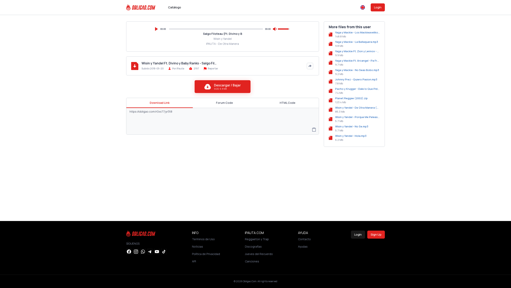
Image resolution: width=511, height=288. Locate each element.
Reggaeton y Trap (257, 239)
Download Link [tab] (159, 103)
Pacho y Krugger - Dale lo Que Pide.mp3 (357, 89)
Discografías (253, 246)
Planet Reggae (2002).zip (351, 98)
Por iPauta (178, 68)
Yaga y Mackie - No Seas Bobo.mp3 (357, 70)
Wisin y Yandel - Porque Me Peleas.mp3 (357, 117)
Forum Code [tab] (224, 103)
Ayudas (303, 246)
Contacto (304, 239)
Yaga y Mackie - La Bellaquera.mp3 (356, 42)
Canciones (252, 261)
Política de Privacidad (206, 254)
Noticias (197, 246)
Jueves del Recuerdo (259, 254)
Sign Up (376, 234)
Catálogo (174, 7)
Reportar (212, 68)
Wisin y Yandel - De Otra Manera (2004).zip (357, 107)
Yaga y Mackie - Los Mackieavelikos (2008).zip (357, 32)
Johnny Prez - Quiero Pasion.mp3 (356, 79)
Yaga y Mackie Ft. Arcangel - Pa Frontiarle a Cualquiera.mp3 (357, 60)
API (194, 261)
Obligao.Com (249, 281)
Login (377, 7)
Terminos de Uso (203, 239)
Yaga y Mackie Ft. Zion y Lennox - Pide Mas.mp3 (357, 51)
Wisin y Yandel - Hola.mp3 (350, 136)
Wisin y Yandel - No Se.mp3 (351, 126)
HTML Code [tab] (287, 103)
